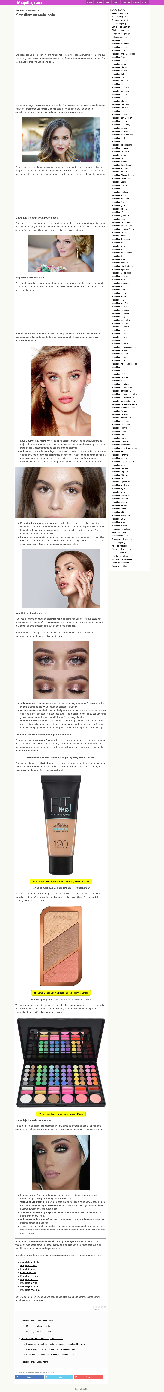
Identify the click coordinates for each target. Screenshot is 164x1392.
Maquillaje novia (119, 371)
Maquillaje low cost (120, 296)
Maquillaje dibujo (119, 155)
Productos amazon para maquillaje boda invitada (42, 1339)
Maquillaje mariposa (120, 310)
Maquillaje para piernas (122, 391)
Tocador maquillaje (120, 556)
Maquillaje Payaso (119, 411)
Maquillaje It (117, 256)
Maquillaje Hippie (119, 232)
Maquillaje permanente (121, 418)
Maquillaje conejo (119, 121)
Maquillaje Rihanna (120, 455)
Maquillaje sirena (119, 478)
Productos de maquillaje (122, 549)
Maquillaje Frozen (119, 202)
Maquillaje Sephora (120, 472)
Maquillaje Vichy (119, 509)
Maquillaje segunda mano (123, 462)
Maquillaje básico (119, 67)
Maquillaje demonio (120, 148)
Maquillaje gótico (119, 212)
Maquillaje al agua (119, 47)
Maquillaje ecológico (120, 168)
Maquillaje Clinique (120, 108)
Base (89, 2)
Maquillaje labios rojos (121, 273)
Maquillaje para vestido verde (124, 404)
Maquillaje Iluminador (121, 239)
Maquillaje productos (120, 441)
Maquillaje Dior (118, 158)
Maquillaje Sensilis (120, 468)
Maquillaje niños (119, 360)
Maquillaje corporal (120, 128)
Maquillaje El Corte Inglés (123, 175)
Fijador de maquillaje (121, 30)
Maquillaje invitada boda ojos (38, 1331)
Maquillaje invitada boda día (38, 1326)
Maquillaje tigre (118, 489)
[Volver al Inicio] (30, 3)
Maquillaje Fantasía (120, 192)
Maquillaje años (118, 50)
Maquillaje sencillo (120, 465)
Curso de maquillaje (120, 20)
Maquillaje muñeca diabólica (124, 347)
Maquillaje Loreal (119, 293)
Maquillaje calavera (120, 81)
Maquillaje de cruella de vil (123, 135)
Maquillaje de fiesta (120, 141)
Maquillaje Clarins (119, 101)
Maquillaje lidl (117, 286)
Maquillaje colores (119, 111)
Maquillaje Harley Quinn (122, 226)
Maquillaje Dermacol (120, 152)
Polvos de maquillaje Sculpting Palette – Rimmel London (50, 1349)
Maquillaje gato (118, 205)
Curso (107, 2)
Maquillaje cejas (118, 98)
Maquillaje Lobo (118, 290)
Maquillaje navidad (120, 354)
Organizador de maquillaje (123, 539)
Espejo (116, 2)
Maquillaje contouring (121, 125)
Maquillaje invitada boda (122, 253)
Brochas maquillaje (120, 17)
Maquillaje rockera (119, 458)
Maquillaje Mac (118, 300)
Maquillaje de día (119, 138)
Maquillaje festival (119, 195)
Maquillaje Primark (120, 435)
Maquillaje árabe (119, 57)
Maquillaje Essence (120, 182)
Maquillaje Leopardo (120, 283)
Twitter (60, 1377)
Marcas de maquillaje (121, 529)
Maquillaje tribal (118, 492)
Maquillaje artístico (29, 1269)
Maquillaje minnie (28, 1283)
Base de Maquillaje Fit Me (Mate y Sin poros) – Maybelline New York (55, 1344)
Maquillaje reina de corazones (124, 448)
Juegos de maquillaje (121, 34)
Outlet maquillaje (28, 1272)
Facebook (30, 1377)
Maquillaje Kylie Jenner (122, 270)
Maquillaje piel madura (121, 425)
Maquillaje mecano (29, 1279)
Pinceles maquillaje (120, 546)
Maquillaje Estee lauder (122, 185)
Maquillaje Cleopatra (120, 104)
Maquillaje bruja (118, 77)
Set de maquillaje (119, 553)
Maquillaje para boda (121, 384)
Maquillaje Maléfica (120, 303)
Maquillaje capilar (119, 84)
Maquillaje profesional (121, 445)
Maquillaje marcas (119, 307)
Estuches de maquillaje (121, 27)
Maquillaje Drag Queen (121, 165)
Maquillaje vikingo (119, 512)
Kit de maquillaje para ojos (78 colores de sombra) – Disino (51, 1355)
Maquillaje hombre (29, 1286)
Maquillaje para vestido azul (123, 398)
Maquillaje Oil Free (120, 377)
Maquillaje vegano (29, 1276)
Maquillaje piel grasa (120, 421)
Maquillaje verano (119, 505)
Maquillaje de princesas (122, 145)
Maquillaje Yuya (118, 522)
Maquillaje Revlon (119, 451)
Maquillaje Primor (119, 438)
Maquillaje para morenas (122, 387)
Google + (89, 1377)
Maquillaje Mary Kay (120, 317)
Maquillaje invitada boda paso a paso (37, 1321)
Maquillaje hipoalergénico (123, 229)
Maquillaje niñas (119, 357)
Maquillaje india (118, 243)
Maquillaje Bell (118, 74)
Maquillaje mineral (119, 337)
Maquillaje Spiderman (121, 482)
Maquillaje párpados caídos (123, 408)
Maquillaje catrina (119, 94)
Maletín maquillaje (119, 37)
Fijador (136, 2)
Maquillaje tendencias (121, 485)
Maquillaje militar (119, 330)
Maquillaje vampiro (120, 499)
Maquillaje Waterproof (30, 1290)
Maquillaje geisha (119, 209)
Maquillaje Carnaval (120, 88)
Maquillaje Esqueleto (121, 179)
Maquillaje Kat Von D (121, 263)
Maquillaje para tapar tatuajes (124, 394)
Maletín (145, 2)
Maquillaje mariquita (29, 1262)
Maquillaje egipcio (119, 172)
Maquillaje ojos (118, 381)
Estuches (126, 2)
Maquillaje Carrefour (120, 91)
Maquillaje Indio (118, 246)
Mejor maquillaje (119, 532)
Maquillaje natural (119, 350)
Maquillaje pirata (119, 431)
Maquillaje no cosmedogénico (124, 364)
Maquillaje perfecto (120, 414)
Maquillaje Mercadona (121, 327)
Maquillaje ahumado (120, 44)
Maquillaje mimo (119, 334)
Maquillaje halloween (121, 222)
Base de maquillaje (120, 13)
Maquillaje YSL (118, 519)
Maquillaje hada (118, 219)
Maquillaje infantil (119, 249)
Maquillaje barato (119, 64)
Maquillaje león (118, 280)
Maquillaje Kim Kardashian (123, 266)
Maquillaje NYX (118, 374)
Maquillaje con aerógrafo (122, 118)
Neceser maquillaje (120, 536)
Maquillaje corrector (120, 131)
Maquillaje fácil (118, 189)
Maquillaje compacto (120, 114)
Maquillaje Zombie (119, 526)
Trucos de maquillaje (120, 563)
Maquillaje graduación (121, 216)
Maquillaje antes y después (123, 54)
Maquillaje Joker (119, 259)
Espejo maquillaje (119, 24)
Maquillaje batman (119, 71)
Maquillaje (19, 10)
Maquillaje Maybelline (121, 320)
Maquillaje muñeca (120, 344)
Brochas (98, 2)
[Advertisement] (60, 35)
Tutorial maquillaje (119, 566)
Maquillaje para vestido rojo (123, 401)
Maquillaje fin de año (120, 199)
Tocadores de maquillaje (122, 559)
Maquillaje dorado (119, 162)
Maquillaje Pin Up (28, 1265)
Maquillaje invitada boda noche (34, 1362)
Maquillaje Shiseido (120, 475)
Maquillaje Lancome (120, 276)
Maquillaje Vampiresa (121, 495)
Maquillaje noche (119, 367)
